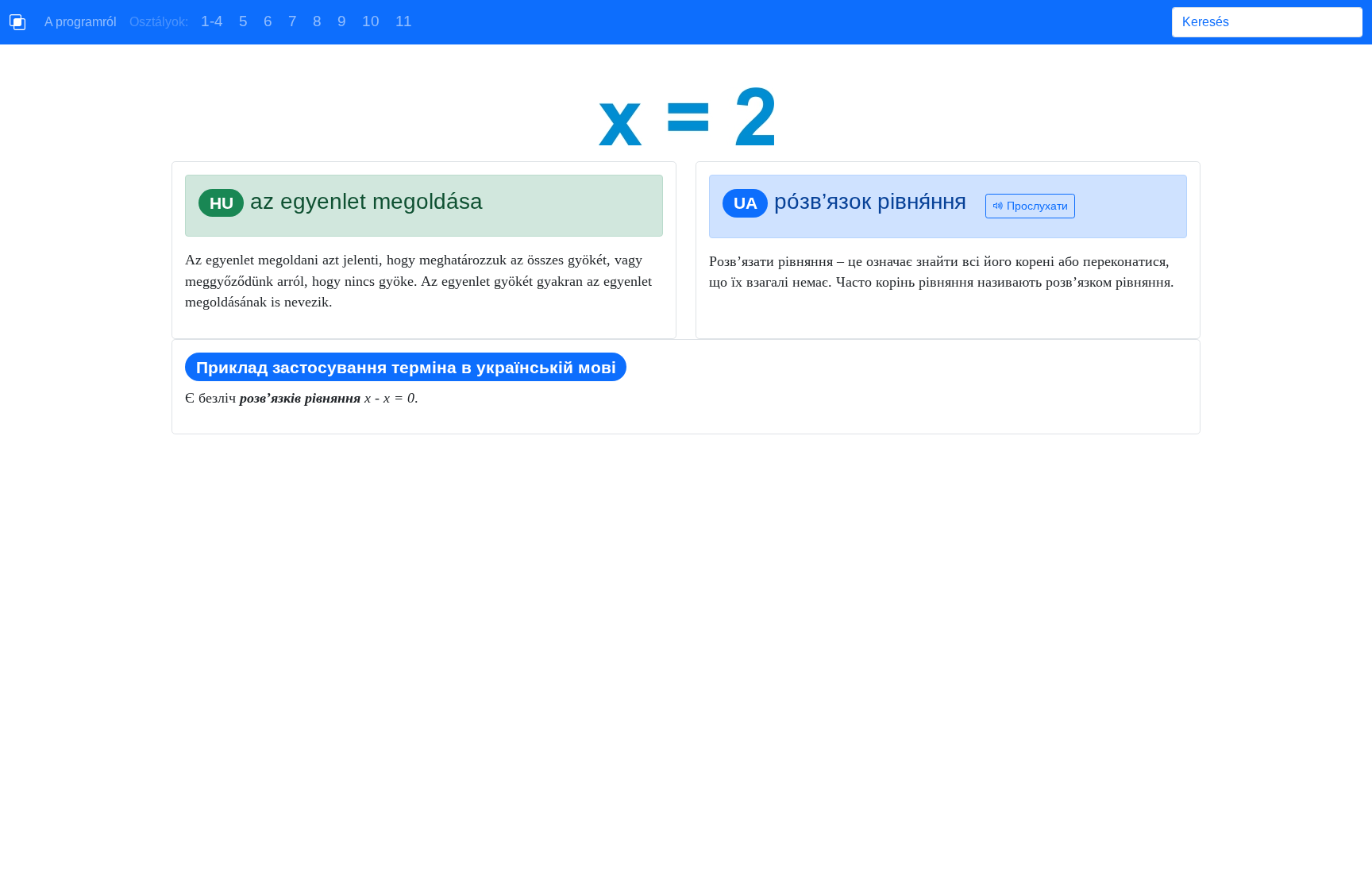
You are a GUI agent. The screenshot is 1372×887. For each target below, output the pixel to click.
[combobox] (1267, 22)
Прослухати (1036, 205)
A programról (80, 22)
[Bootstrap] (17, 22)
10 (371, 21)
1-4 (212, 21)
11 (403, 21)
